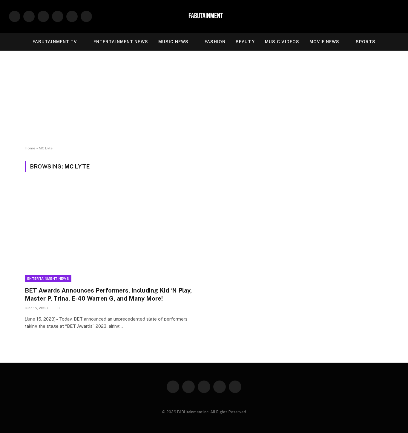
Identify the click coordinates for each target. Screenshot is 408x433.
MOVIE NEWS (324, 41)
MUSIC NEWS (173, 41)
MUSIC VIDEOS (282, 41)
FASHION (215, 41)
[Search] (396, 16)
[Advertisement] (204, 98)
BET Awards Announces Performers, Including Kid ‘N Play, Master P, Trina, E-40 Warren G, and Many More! (108, 294)
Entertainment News (48, 278)
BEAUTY (245, 41)
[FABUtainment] (204, 16)
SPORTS (366, 41)
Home (30, 148)
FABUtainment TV (55, 41)
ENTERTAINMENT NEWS (120, 41)
